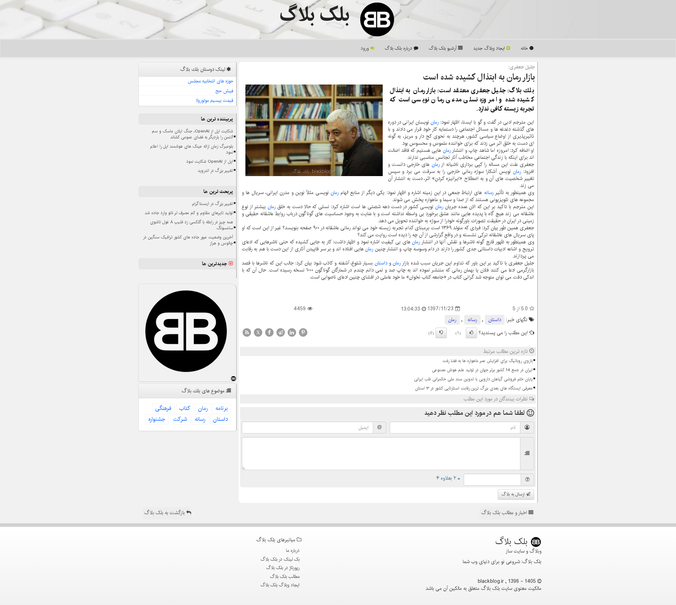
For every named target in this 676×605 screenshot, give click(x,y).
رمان (435, 122)
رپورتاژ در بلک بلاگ (283, 568)
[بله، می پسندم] (471, 333)
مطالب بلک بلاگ (285, 576)
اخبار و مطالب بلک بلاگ (504, 513)
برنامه (221, 408)
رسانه (489, 192)
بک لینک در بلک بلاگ (280, 559)
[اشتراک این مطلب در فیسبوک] (269, 332)
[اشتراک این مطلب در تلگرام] (281, 332)
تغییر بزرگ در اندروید (215, 170)
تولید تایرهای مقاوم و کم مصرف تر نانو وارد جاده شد (189, 213)
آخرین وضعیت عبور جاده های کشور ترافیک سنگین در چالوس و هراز (188, 240)
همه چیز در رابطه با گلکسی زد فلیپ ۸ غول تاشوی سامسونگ (191, 225)
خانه (525, 48)
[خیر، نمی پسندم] (441, 333)
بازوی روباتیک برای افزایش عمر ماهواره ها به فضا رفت (488, 360)
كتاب (184, 408)
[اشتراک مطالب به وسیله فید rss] (247, 332)
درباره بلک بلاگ (399, 48)
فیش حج (224, 91)
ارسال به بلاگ (514, 494)
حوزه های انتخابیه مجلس (210, 81)
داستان (381, 263)
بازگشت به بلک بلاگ (165, 513)
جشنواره (156, 419)
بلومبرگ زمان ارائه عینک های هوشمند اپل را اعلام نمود (191, 149)
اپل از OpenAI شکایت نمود (209, 161)
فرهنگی (163, 408)
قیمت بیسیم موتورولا (214, 100)
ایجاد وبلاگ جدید (489, 48)
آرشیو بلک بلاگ (443, 48)
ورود (365, 48)
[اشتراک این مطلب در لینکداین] (292, 332)
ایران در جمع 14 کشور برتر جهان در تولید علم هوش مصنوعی (482, 370)
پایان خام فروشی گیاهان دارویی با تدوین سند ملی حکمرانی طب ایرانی (473, 379)
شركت (180, 419)
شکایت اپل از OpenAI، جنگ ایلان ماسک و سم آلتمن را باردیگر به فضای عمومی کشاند (192, 134)
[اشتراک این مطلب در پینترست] (303, 332)
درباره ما (293, 550)
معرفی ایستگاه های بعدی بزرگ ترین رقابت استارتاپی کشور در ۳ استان (474, 388)
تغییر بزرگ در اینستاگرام (212, 203)
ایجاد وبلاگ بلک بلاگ (280, 585)
